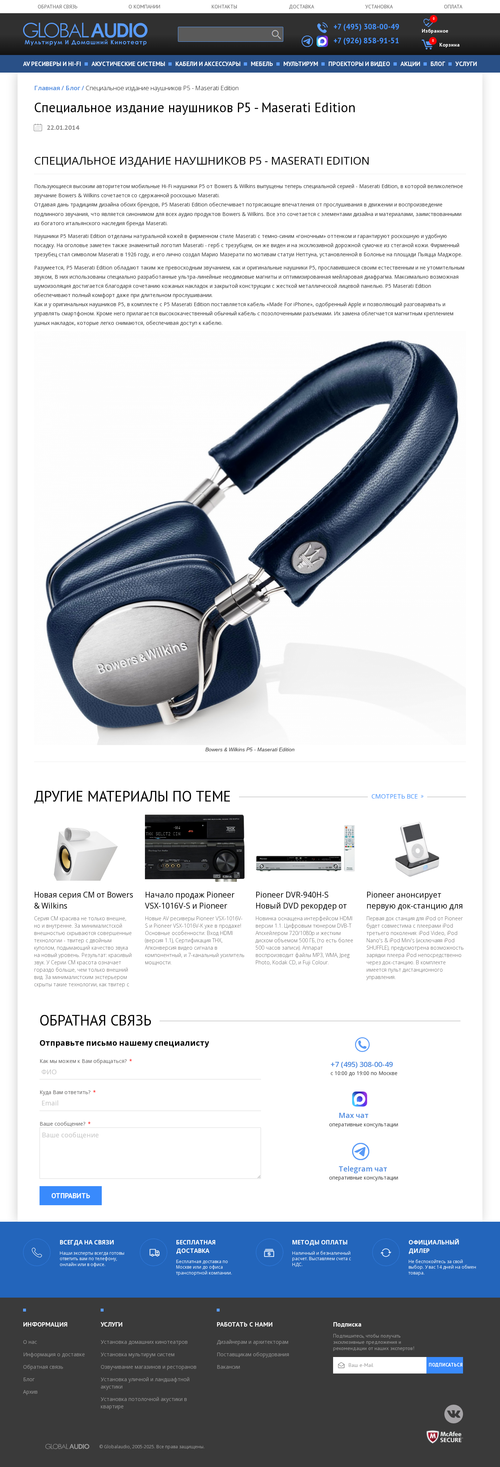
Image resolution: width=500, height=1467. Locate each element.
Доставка (301, 6)
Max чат (354, 1115)
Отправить (70, 1195)
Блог (75, 88)
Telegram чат (363, 1169)
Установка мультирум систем (138, 1354)
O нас (30, 1341)
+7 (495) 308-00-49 (365, 27)
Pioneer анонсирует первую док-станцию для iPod (414, 906)
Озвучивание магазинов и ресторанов (149, 1366)
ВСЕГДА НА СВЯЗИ (87, 1242)
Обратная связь (57, 6)
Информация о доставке (54, 1354)
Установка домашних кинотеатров (144, 1341)
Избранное (435, 26)
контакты (224, 6)
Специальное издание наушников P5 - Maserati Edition (162, 88)
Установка (379, 6)
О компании (144, 6)
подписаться (446, 1365)
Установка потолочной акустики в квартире (144, 1403)
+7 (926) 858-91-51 (366, 40)
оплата (453, 6)
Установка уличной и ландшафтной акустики (145, 1383)
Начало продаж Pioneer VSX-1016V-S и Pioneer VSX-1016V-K (190, 906)
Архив (30, 1391)
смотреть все (395, 796)
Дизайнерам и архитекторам (252, 1341)
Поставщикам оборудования (253, 1354)
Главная (49, 88)
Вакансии (228, 1366)
